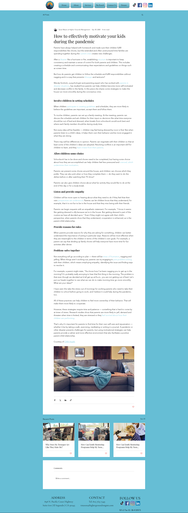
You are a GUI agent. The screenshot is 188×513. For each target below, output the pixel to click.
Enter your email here (64, 263)
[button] (133, 226)
